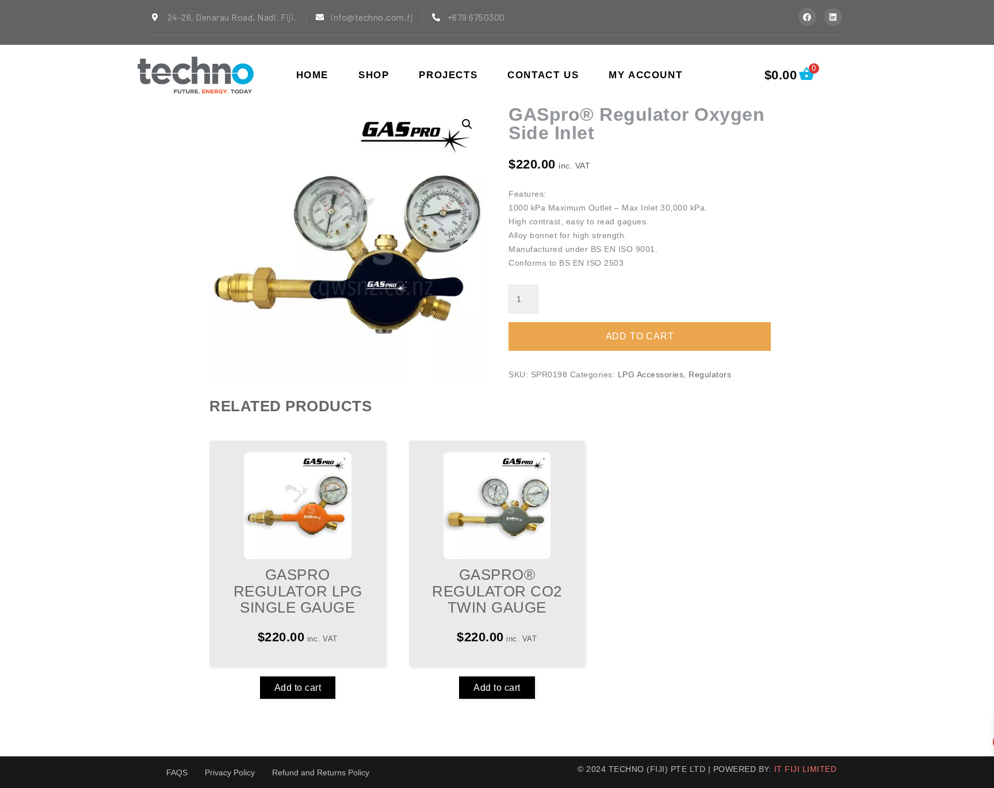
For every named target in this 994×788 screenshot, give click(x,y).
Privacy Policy (230, 772)
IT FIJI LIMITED (805, 769)
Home (312, 75)
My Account (645, 75)
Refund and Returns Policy (320, 772)
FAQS (177, 772)
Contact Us (543, 75)
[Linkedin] (833, 17)
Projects (448, 75)
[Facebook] (807, 17)
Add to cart (298, 688)
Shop (373, 75)
